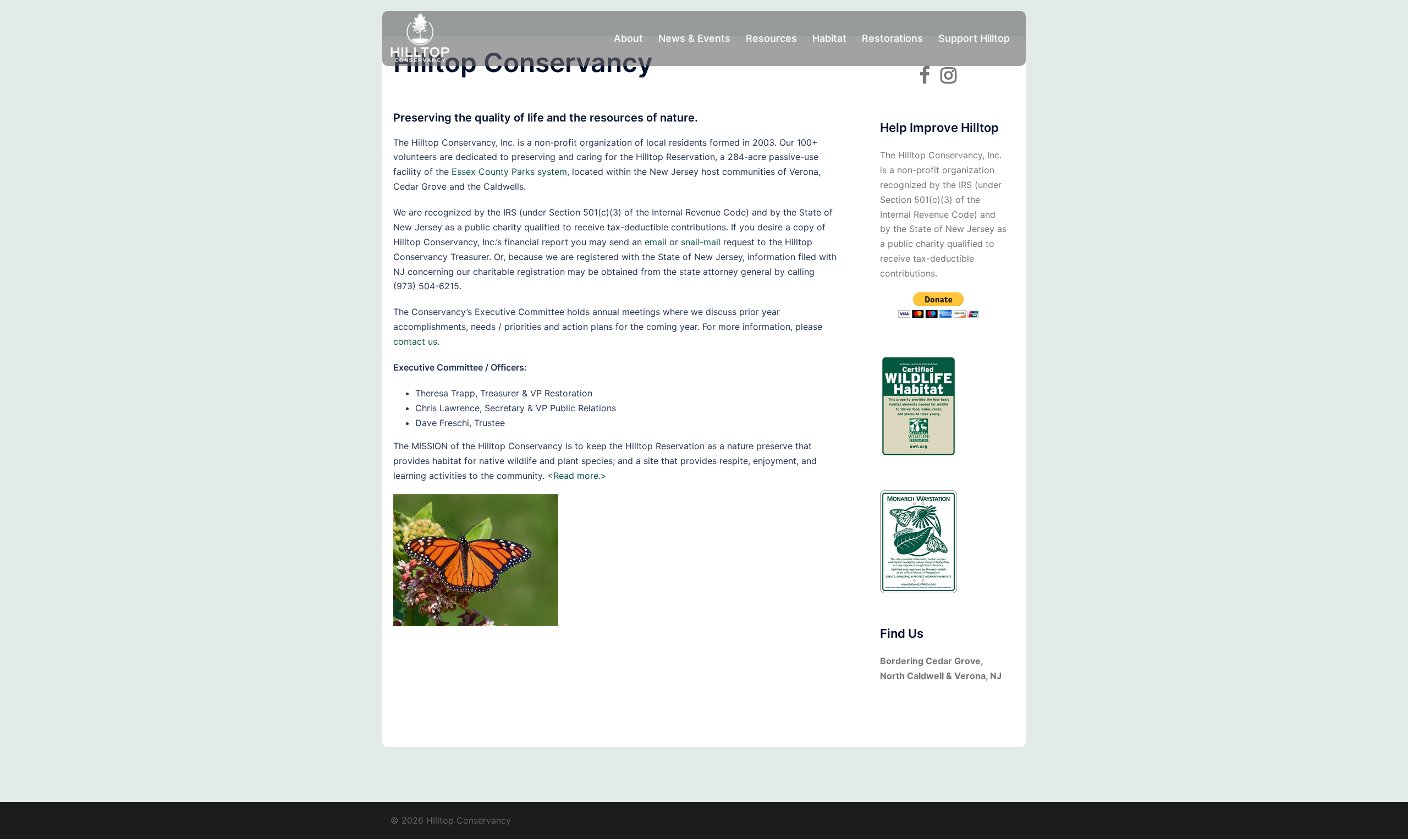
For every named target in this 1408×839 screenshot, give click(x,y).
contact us (415, 341)
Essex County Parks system (509, 171)
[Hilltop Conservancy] (420, 37)
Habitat (829, 38)
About (628, 38)
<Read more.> (577, 475)
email (656, 241)
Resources (771, 38)
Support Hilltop (974, 38)
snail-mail (701, 241)
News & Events (694, 38)
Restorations (892, 38)
